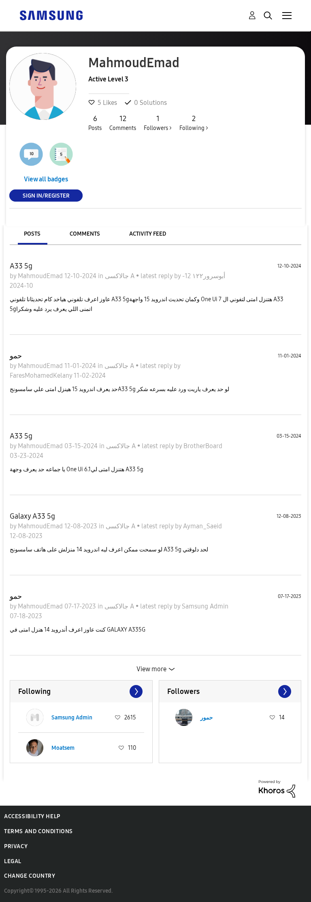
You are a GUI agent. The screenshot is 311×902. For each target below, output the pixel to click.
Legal (12, 861)
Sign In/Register (46, 195)
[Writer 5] (61, 154)
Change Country (29, 875)
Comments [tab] (85, 233)
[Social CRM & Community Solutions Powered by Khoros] (277, 788)
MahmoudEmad (41, 276)
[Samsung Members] (51, 15)
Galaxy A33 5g (32, 516)
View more (151, 669)
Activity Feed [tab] (147, 233)
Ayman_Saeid (202, 526)
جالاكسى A (120, 276)
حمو (16, 355)
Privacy (16, 846)
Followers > (158, 123)
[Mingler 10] (31, 154)
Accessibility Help (32, 816)
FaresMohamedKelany (42, 375)
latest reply (157, 276)
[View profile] (34, 717)
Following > (193, 123)
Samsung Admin (205, 606)
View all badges (46, 179)
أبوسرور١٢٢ (208, 276)
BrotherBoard (202, 446)
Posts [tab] (32, 233)
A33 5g (21, 266)
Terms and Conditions (38, 831)
